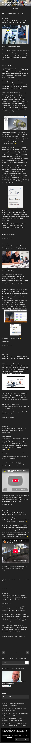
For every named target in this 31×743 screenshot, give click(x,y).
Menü (16, 8)
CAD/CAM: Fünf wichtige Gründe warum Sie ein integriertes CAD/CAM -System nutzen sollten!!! (15, 598)
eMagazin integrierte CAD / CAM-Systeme (13, 636)
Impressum (9, 737)
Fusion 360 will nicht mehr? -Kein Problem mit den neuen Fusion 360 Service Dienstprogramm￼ (15, 725)
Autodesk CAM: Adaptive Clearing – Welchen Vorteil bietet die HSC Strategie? (14, 431)
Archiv (4, 693)
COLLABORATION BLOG (14, 2)
